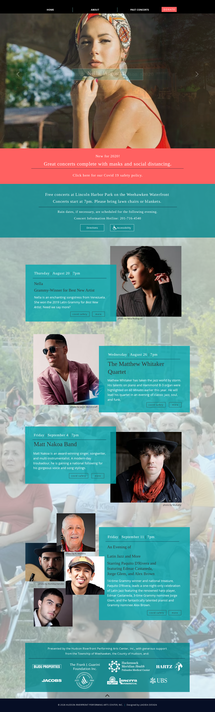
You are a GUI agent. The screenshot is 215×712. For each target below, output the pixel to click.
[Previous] (18, 74)
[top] (107, 695)
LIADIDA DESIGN (148, 704)
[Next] (197, 74)
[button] (108, 156)
